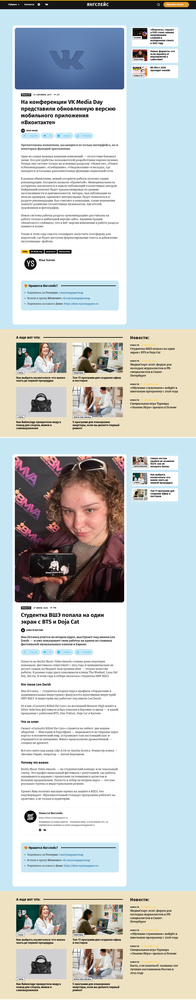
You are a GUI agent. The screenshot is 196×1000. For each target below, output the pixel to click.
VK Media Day (36, 252)
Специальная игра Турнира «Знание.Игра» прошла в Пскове (153, 405)
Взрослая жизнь (82, 417)
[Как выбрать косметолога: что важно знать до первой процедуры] (41, 358)
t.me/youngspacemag (71, 292)
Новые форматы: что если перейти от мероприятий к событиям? (162, 55)
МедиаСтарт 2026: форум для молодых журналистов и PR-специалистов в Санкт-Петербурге (151, 370)
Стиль (20, 373)
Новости (26, 95)
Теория (137, 38)
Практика (138, 59)
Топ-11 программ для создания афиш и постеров (97, 379)
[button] (158, 5)
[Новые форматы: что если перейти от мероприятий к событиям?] (140, 55)
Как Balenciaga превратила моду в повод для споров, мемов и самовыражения (38, 425)
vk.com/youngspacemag (76, 298)
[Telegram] (39, 5)
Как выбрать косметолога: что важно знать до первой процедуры (40, 379)
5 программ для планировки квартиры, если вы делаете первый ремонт (96, 425)
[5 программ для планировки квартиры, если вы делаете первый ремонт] (98, 402)
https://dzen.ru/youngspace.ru (81, 303)
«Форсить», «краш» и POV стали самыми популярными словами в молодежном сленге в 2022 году (162, 36)
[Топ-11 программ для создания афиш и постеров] (98, 358)
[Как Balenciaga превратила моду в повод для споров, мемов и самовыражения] (41, 402)
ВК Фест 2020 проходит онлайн (160, 69)
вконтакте (50, 252)
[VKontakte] (46, 5)
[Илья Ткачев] (23, 131)
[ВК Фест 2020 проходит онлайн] (140, 71)
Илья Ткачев (32, 131)
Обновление (64, 252)
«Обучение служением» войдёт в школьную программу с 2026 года (154, 389)
